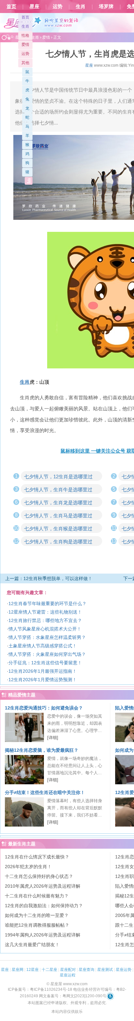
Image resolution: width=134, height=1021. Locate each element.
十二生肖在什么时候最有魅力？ (37, 895)
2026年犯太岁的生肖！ (28, 866)
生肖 (81, 6)
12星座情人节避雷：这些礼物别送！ (45, 612)
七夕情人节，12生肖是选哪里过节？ (58, 477)
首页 (11, 6)
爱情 (25, 44)
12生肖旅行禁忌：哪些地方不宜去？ (45, 620)
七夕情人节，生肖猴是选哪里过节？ (58, 529)
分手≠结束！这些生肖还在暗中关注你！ (45, 792)
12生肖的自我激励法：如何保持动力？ (44, 905)
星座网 (17, 969)
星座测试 (105, 969)
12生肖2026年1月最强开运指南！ (42, 671)
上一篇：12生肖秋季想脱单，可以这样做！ (48, 578)
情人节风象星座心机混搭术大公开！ (44, 628)
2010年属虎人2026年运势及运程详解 (42, 886)
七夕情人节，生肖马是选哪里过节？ (58, 516)
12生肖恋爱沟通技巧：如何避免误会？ (44, 707)
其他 (25, 62)
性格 (25, 35)
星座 (34, 6)
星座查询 (86, 969)
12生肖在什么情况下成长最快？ (37, 856)
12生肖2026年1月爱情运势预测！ (42, 679)
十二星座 (49, 969)
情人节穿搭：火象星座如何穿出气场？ (47, 654)
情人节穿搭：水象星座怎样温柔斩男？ (47, 637)
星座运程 (67, 975)
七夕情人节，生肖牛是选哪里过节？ (58, 490)
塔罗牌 (106, 6)
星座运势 (123, 969)
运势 (57, 6)
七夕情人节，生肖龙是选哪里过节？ (58, 503)
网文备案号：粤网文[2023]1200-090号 (72, 996)
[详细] (52, 737)
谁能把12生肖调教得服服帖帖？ (37, 925)
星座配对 (68, 969)
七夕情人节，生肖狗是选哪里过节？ (58, 542)
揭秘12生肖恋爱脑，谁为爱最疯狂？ (41, 750)
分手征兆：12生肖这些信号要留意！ (45, 662)
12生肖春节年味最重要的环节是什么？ (47, 603)
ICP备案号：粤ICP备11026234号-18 (40, 989)
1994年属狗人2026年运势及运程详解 (42, 934)
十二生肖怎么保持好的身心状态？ (39, 876)
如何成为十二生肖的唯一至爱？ (37, 915)
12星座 (32, 969)
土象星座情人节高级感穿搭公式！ (42, 645)
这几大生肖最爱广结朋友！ (32, 944)
